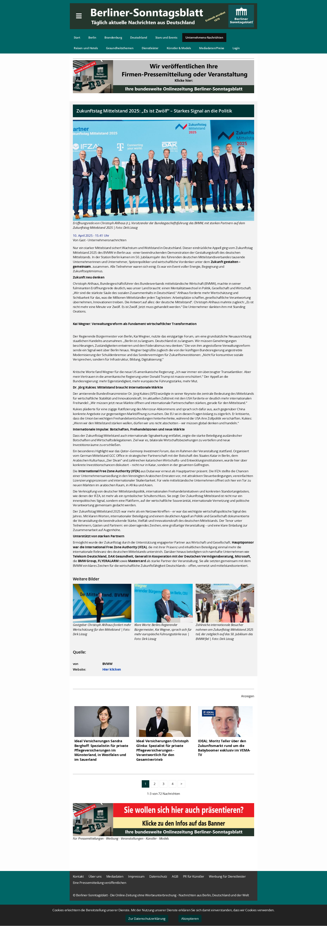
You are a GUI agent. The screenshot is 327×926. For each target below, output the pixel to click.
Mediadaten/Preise (211, 48)
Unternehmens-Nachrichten (204, 37)
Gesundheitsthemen (119, 48)
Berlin (92, 37)
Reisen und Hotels (86, 48)
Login (236, 48)
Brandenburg (113, 37)
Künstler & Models (179, 48)
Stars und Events (166, 37)
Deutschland (138, 37)
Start (77, 37)
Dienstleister (150, 48)
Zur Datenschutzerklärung (146, 918)
